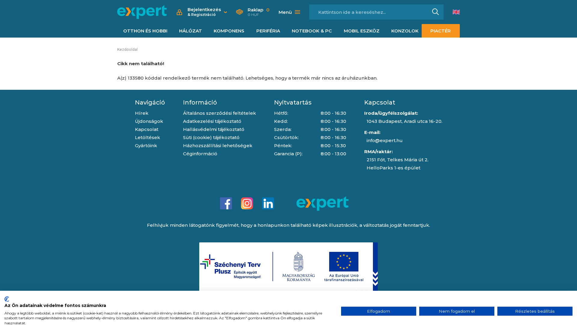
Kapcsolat (146, 129)
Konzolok (405, 31)
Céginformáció (200, 153)
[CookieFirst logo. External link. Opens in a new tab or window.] (7, 299)
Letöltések (147, 137)
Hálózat (190, 31)
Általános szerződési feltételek (219, 113)
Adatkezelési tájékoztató (212, 121)
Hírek (141, 113)
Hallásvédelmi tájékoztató (213, 129)
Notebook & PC (312, 31)
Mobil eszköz (362, 31)
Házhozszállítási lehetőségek (217, 145)
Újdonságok (149, 121)
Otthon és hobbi (145, 31)
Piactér (440, 31)
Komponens (229, 31)
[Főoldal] (142, 12)
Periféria (268, 31)
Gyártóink (146, 145)
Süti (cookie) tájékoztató (211, 137)
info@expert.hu (385, 140)
